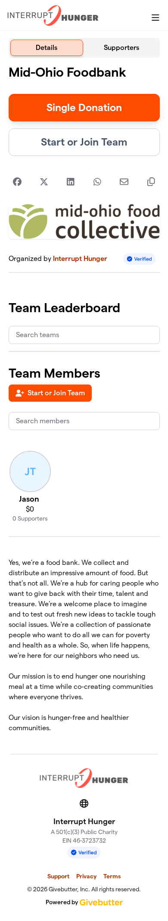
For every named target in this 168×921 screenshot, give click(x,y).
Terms (112, 876)
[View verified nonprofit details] (139, 259)
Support (58, 876)
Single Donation (84, 107)
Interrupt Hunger (80, 258)
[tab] (47, 48)
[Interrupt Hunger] (53, 15)
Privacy (86, 876)
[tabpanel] (84, 402)
